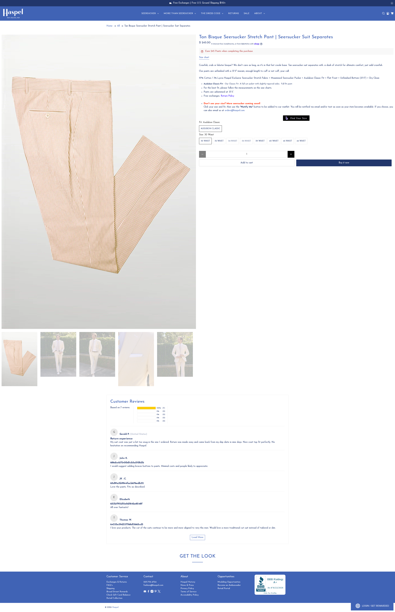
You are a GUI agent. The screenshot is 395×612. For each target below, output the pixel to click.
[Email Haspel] (144, 592)
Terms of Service (188, 592)
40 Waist (274, 141)
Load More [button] (197, 537)
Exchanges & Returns (116, 582)
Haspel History (188, 582)
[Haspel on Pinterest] (155, 592)
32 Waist (219, 141)
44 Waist (301, 141)
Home (109, 26)
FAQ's (109, 585)
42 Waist (287, 141)
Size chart (204, 57)
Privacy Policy (187, 588)
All (118, 26)
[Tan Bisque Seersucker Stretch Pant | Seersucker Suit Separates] (99, 182)
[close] (391, 3)
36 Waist (246, 141)
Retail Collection (114, 598)
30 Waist (205, 141)
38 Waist (260, 141)
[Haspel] (13, 13)
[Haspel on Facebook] (148, 592)
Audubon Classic (210, 129)
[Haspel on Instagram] (152, 592)
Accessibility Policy (190, 595)
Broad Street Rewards (117, 592)
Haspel (115, 607)
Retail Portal (224, 588)
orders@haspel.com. (235, 110)
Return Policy (227, 96)
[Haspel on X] (159, 592)
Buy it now (344, 163)
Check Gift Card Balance (118, 595)
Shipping (110, 588)
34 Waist (232, 141)
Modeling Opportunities (229, 582)
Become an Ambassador (229, 585)
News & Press (187, 585)
